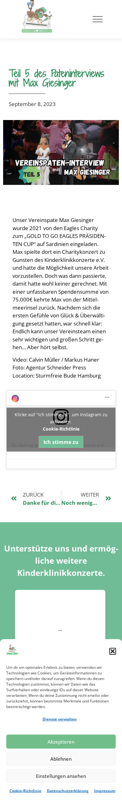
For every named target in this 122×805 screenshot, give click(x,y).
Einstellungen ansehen (61, 776)
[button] (112, 651)
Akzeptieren (61, 742)
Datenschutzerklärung (68, 790)
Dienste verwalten (60, 719)
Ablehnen (61, 759)
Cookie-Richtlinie (25, 790)
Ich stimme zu (61, 442)
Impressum (104, 790)
